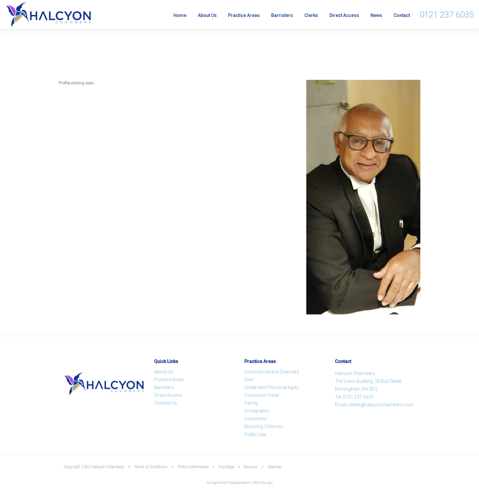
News (376, 15)
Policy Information (193, 467)
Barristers (282, 15)
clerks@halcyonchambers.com (381, 404)
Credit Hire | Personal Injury (271, 387)
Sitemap (275, 467)
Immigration (256, 410)
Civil (248, 379)
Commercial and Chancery (271, 371)
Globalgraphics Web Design (250, 483)
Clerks (311, 15)
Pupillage (226, 467)
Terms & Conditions (150, 467)
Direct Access (344, 15)
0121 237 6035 (447, 15)
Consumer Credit (261, 395)
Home (179, 15)
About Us (207, 15)
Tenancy (250, 467)
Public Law (255, 434)
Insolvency (255, 418)
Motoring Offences (263, 426)
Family (251, 403)
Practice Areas (244, 15)
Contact (402, 15)
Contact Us (165, 403)
